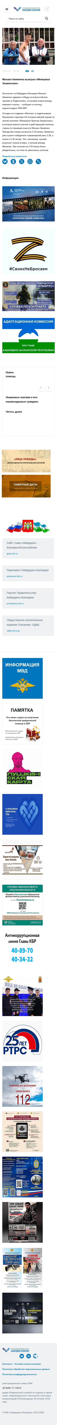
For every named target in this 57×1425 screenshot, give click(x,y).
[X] (22, 163)
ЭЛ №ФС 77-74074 (11, 1388)
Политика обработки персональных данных (26, 1369)
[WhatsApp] (30, 163)
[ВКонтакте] (5, 163)
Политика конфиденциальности (19, 1374)
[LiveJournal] (39, 163)
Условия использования (27, 1364)
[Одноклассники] (14, 163)
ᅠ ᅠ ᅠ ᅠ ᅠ (47, 1364)
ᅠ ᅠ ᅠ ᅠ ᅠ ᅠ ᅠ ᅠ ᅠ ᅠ (15, 1366)
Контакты (7, 1364)
